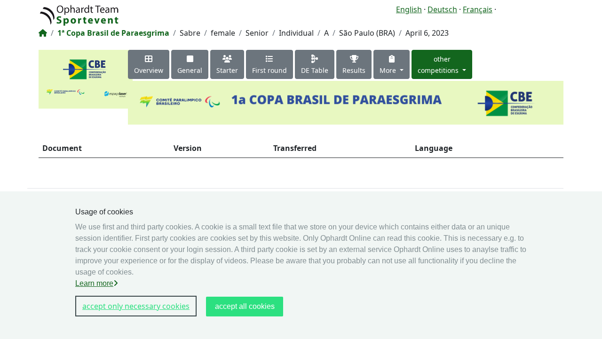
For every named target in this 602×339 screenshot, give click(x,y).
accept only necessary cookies (136, 306)
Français (477, 9)
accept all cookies (245, 306)
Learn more (94, 283)
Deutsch (442, 9)
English (409, 9)
